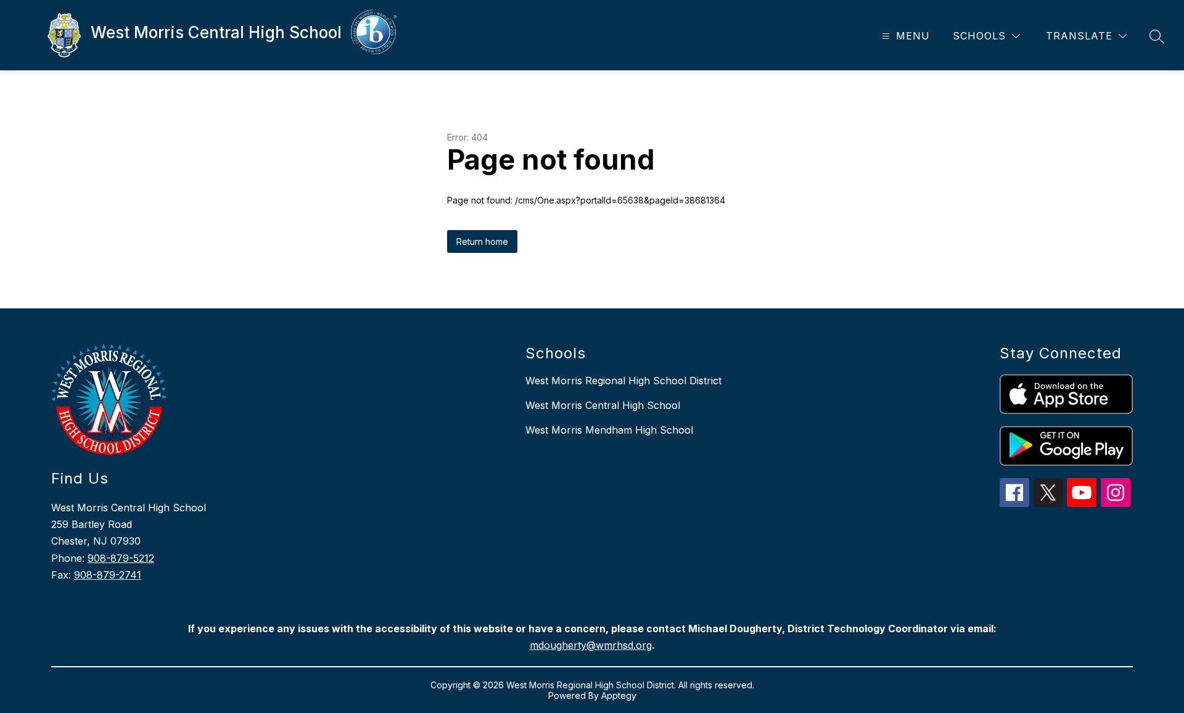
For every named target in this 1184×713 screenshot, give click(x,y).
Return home (482, 241)
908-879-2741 (107, 575)
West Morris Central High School (602, 405)
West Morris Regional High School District (623, 380)
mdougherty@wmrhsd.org (591, 645)
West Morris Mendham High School (609, 430)
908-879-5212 (121, 558)
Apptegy (618, 695)
